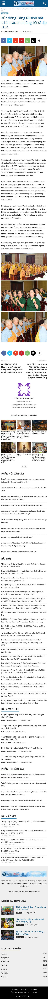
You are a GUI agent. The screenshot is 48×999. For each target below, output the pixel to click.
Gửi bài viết (34, 989)
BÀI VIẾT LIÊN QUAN (19, 415)
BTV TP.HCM (5, 731)
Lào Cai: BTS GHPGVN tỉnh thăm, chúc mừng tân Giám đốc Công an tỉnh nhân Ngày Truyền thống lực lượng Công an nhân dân (23, 686)
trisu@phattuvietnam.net (31, 891)
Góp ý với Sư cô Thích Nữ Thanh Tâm (23, 551)
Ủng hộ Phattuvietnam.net (20, 992)
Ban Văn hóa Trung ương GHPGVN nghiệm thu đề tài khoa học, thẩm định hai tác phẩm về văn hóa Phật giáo (8, 435)
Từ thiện (4, 973)
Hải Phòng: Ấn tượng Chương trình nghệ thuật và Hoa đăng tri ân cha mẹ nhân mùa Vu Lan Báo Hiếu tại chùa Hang (23, 620)
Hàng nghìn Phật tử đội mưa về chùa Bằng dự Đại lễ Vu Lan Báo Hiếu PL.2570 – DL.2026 (23, 572)
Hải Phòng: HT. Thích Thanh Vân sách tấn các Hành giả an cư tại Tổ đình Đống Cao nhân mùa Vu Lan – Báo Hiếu (23, 600)
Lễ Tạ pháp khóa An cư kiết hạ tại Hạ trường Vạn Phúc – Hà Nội (23, 613)
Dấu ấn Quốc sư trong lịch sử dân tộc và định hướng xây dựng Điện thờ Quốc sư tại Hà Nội (38, 457)
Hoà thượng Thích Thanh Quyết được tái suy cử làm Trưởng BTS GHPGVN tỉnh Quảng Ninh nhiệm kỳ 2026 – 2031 (22, 642)
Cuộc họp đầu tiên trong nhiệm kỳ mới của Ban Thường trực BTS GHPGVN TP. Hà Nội (23, 678)
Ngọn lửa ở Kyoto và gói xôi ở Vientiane (39, 432)
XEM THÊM (32, 415)
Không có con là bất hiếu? (24, 455)
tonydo (3, 496)
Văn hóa (12, 9)
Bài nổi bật (5, 962)
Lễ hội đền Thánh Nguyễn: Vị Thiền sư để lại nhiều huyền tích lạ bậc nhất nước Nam (12, 368)
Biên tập (24, 989)
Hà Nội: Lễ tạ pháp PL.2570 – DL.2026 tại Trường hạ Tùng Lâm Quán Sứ (23, 627)
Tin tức (19, 912)
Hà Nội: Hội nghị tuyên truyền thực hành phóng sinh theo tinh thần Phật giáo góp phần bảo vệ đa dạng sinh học (24, 701)
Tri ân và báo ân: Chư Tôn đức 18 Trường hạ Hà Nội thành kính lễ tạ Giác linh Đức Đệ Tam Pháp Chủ (23, 634)
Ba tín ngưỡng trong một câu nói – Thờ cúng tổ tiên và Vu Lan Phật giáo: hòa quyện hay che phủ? (8, 458)
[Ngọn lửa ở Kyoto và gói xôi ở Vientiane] (39, 425)
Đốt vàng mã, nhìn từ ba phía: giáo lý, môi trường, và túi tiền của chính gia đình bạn (23, 435)
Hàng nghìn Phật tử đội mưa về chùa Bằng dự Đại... (30, 920)
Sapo (28, 996)
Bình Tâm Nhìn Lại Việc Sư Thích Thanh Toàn (21, 748)
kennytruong (5, 505)
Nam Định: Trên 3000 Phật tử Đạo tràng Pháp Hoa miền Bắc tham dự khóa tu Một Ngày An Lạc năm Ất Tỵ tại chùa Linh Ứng (36, 371)
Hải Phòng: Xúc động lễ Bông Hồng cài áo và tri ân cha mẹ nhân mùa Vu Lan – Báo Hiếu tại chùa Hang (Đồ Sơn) (23, 606)
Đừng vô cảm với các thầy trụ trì (22, 537)
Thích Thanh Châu (7, 520)
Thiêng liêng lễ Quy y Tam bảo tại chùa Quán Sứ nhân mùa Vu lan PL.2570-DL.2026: (23, 565)
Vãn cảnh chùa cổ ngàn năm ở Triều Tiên (28, 505)
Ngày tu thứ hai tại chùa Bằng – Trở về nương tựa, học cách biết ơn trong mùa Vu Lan (22, 579)
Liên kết (34, 992)
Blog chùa (20, 925)
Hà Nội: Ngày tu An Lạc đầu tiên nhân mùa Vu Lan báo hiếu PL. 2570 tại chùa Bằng (23, 586)
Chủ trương (14, 989)
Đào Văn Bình (6, 742)
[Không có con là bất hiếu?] (24, 447)
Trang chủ (4, 9)
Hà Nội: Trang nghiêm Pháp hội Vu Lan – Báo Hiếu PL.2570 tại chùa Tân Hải (23, 694)
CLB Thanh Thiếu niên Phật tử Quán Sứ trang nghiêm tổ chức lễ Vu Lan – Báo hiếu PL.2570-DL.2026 (22, 593)
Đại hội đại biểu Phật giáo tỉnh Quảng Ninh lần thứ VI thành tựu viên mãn (23, 650)
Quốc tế (4, 969)
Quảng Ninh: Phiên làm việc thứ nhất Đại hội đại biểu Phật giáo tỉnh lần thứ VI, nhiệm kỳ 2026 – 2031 (23, 671)
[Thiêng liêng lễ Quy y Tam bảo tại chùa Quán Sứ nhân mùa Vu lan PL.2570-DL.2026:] (7, 910)
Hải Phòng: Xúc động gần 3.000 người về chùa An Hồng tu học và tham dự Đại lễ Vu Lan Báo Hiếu (23, 657)
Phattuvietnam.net (11, 31)
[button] (44, 3)
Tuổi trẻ (4, 965)
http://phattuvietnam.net (24, 401)
